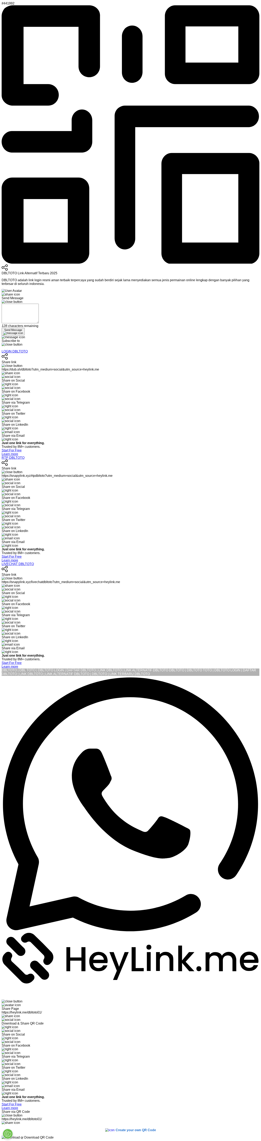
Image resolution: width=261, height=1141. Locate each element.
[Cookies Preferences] (8, 1134)
